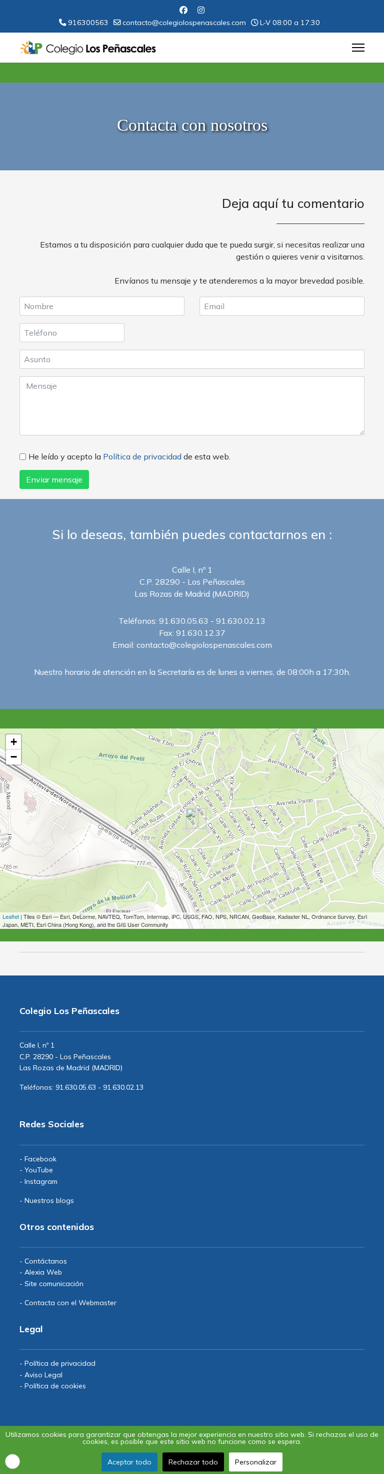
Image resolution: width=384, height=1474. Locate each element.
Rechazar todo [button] (193, 1461)
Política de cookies (55, 1385)
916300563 (88, 22)
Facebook (40, 1158)
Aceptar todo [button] (130, 1461)
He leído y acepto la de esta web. (129, 456)
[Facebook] (184, 10)
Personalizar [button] (255, 1461)
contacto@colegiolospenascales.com (184, 22)
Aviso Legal (43, 1374)
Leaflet (10, 916)
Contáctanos (45, 1261)
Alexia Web (43, 1272)
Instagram (41, 1181)
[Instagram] (201, 10)
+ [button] (13, 741)
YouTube (38, 1169)
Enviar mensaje (54, 479)
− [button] (13, 757)
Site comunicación (54, 1283)
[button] (12, 1461)
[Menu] (358, 48)
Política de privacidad (142, 456)
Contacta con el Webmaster (70, 1302)
